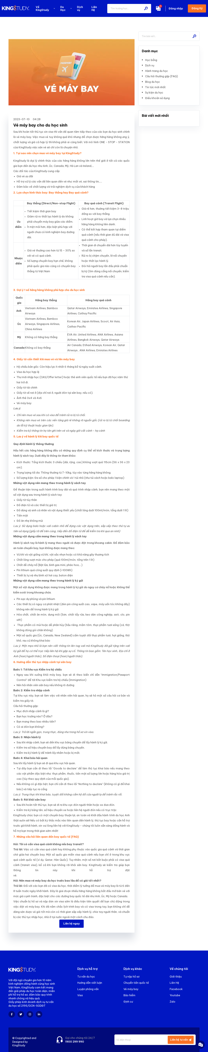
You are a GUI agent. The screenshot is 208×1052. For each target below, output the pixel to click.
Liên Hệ (174, 982)
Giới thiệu (176, 976)
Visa (80, 995)
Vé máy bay (131, 989)
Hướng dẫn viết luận (89, 982)
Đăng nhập (176, 8)
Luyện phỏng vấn (88, 989)
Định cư (128, 1001)
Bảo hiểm (129, 995)
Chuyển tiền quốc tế (136, 982)
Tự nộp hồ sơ (131, 976)
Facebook (176, 989)
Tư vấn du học (86, 976)
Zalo (172, 1001)
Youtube (175, 995)
